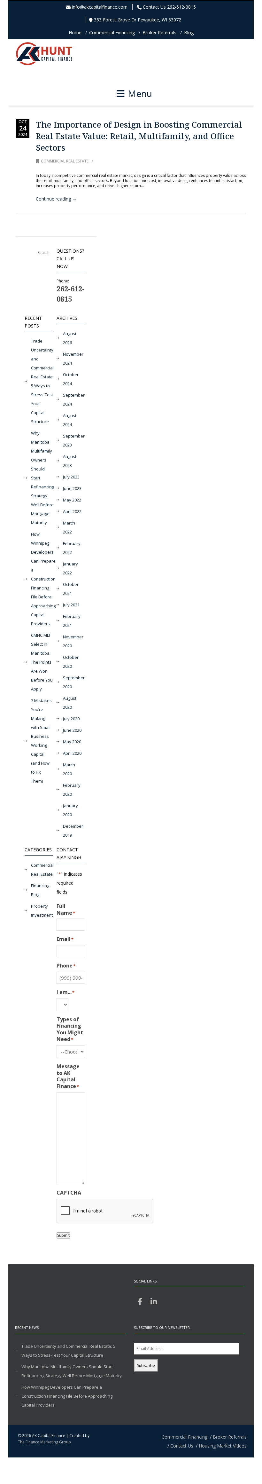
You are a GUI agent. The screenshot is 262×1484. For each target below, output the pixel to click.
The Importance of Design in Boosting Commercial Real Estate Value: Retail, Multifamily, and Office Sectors (139, 136)
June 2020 (72, 730)
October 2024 (71, 379)
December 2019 (73, 830)
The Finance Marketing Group (44, 1442)
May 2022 (72, 500)
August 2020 (69, 702)
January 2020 (70, 810)
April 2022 (72, 511)
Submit (63, 1235)
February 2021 (72, 620)
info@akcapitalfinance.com (99, 7)
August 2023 (69, 461)
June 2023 (72, 488)
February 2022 (72, 548)
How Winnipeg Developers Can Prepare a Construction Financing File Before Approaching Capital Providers (43, 579)
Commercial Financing (112, 32)
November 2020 (73, 641)
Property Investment (42, 910)
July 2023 (71, 477)
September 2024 (74, 399)
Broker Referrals (159, 32)
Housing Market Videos (223, 1446)
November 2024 (73, 358)
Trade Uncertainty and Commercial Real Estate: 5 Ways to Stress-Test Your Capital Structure (42, 381)
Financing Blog (40, 890)
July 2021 (71, 605)
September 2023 (74, 440)
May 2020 (72, 742)
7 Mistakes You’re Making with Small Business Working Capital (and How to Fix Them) (41, 741)
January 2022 (70, 568)
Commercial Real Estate (65, 161)
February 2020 (72, 789)
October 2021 (71, 588)
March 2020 (69, 769)
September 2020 (74, 682)
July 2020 (71, 719)
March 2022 (69, 527)
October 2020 (71, 661)
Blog (189, 32)
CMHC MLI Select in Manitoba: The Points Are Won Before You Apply (42, 662)
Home (75, 32)
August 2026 (69, 338)
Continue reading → (56, 199)
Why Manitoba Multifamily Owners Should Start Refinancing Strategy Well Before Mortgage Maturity (42, 477)
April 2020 (72, 753)
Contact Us (181, 1446)
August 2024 (69, 420)
